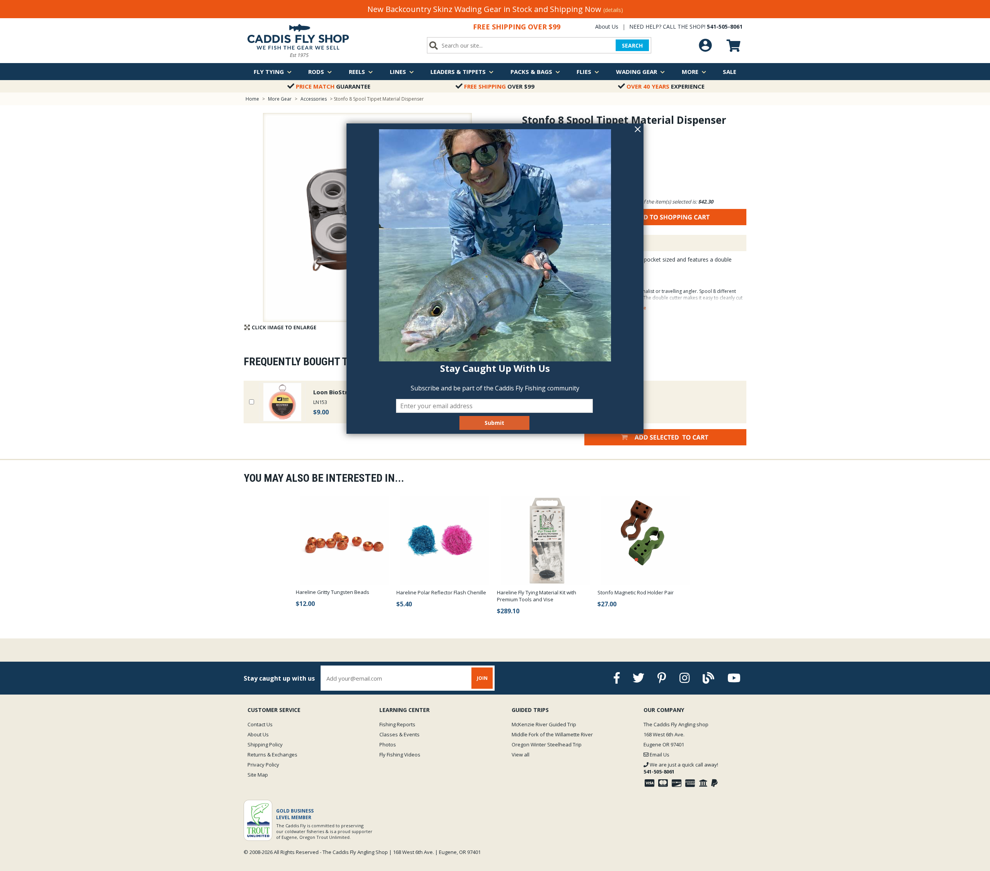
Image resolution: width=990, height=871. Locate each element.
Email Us (659, 754)
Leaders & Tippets (458, 71)
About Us (606, 26)
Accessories (314, 99)
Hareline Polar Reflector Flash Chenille (441, 592)
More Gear (280, 99)
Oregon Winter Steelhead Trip (547, 744)
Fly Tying (269, 71)
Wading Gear (636, 71)
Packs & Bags (531, 71)
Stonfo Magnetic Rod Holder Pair (635, 592)
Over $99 (499, 86)
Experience (665, 86)
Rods (316, 71)
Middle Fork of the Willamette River (552, 734)
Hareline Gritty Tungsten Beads (332, 592)
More (690, 71)
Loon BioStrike (334, 392)
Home (252, 99)
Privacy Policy (263, 764)
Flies (584, 71)
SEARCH (632, 45)
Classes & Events (399, 734)
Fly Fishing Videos (399, 754)
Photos (387, 744)
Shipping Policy (265, 744)
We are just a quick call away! (681, 768)
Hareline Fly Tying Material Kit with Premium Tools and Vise (536, 596)
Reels (357, 71)
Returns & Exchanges (272, 754)
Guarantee (333, 86)
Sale (729, 71)
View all (520, 754)
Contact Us (260, 724)
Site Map (258, 774)
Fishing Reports (397, 724)
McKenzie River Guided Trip (544, 724)
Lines (398, 71)
